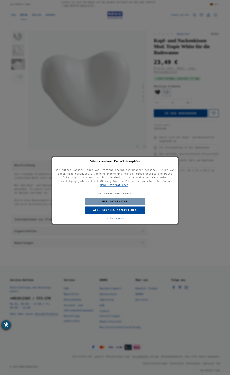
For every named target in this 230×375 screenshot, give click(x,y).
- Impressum (115, 218)
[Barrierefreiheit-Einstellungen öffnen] (6, 324)
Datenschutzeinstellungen (115, 193)
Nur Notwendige (115, 201)
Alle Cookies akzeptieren (115, 210)
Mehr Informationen (114, 185)
